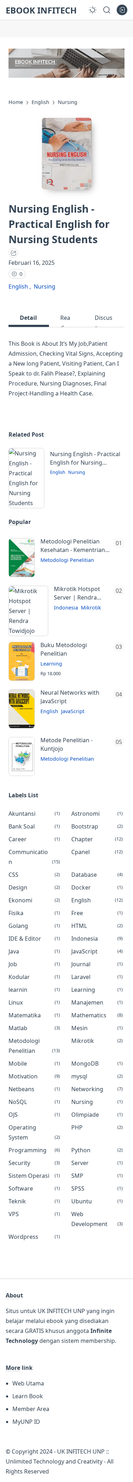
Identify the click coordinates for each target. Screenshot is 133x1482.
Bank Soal (34, 826)
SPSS (97, 1188)
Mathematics (97, 1015)
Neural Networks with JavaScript (69, 697)
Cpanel (97, 852)
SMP (97, 1176)
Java (34, 951)
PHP (97, 1127)
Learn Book (27, 1396)
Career (34, 839)
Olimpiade (97, 1115)
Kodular (34, 977)
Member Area (30, 1409)
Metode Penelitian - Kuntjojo (66, 744)
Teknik (34, 1201)
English (19, 286)
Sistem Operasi (34, 1176)
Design (34, 887)
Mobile (34, 1063)
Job (34, 964)
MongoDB (97, 1063)
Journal (97, 964)
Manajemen (97, 1002)
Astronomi (97, 813)
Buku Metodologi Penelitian (63, 649)
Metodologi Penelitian (67, 560)
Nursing (44, 286)
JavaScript (72, 711)
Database (97, 875)
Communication (34, 857)
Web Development (97, 1219)
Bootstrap (97, 826)
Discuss (103, 320)
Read (65, 320)
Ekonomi (34, 900)
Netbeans (34, 1089)
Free (97, 913)
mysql (97, 1076)
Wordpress (34, 1237)
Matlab (34, 1028)
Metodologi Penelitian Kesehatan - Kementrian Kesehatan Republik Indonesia (72, 545)
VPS (34, 1214)
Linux (34, 1002)
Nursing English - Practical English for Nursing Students (85, 458)
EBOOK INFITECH (41, 10)
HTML (97, 926)
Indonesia (66, 607)
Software (34, 1188)
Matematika (34, 1015)
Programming (34, 1150)
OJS (34, 1115)
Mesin (97, 1028)
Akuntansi (34, 813)
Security (34, 1163)
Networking (97, 1089)
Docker (97, 887)
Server (97, 1163)
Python (97, 1150)
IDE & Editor (34, 938)
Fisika (34, 913)
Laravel (97, 977)
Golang (34, 926)
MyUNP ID (26, 1422)
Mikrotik (91, 607)
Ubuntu (97, 1201)
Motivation (34, 1076)
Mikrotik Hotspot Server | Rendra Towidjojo (77, 593)
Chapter (97, 839)
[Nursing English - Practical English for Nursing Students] (26, 503)
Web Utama (28, 1383)
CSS (34, 875)
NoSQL (34, 1102)
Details (28, 320)
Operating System (34, 1132)
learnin (34, 990)
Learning (51, 663)
